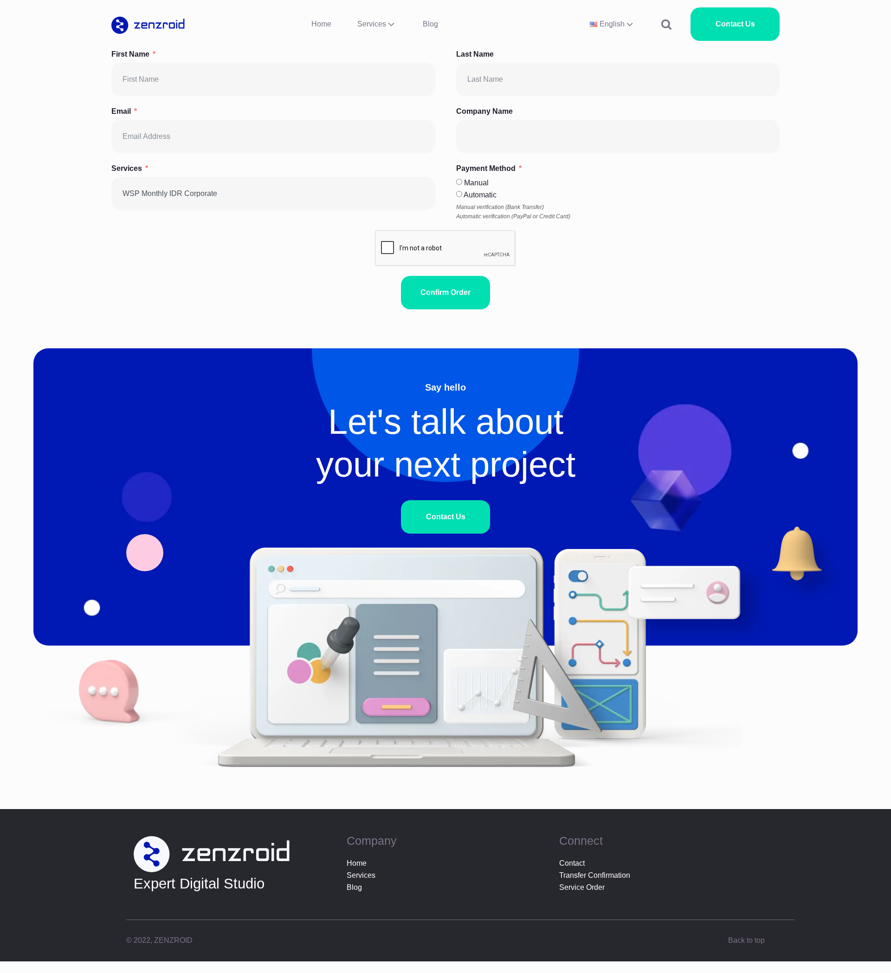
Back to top (746, 940)
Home (321, 24)
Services (371, 24)
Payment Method (486, 168)
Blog (430, 24)
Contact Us (735, 24)
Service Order (582, 887)
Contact (572, 864)
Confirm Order (445, 292)
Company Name (484, 111)
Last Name (475, 54)
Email (121, 111)
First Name (130, 54)
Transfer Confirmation (594, 876)
